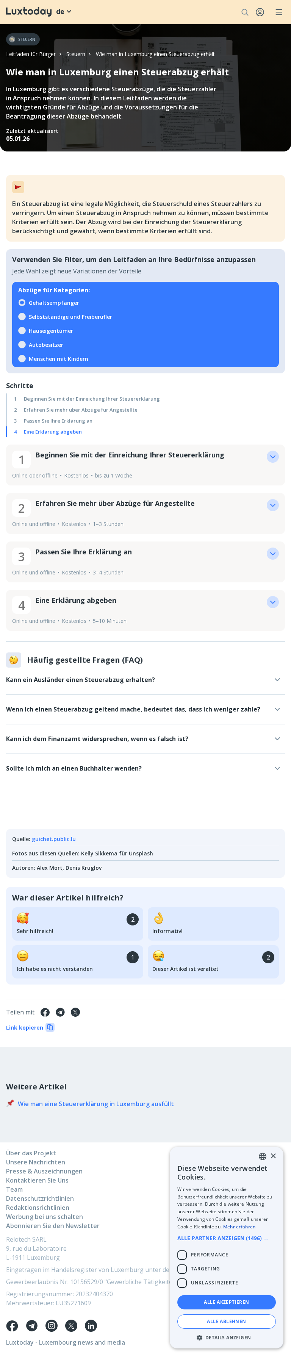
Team (14, 1189)
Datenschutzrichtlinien (40, 1198)
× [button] (273, 1156)
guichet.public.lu (54, 839)
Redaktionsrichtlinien (37, 1208)
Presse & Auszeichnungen (44, 1171)
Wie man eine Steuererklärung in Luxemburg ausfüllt (96, 1104)
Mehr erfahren (239, 1226)
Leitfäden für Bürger (31, 54)
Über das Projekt (31, 1153)
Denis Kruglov (84, 867)
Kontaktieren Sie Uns (37, 1180)
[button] (226, 1238)
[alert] (226, 1247)
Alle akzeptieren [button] (226, 1302)
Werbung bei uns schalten (44, 1217)
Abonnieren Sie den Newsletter (53, 1226)
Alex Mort (50, 867)
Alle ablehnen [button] (226, 1321)
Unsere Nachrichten (35, 1162)
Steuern (75, 54)
